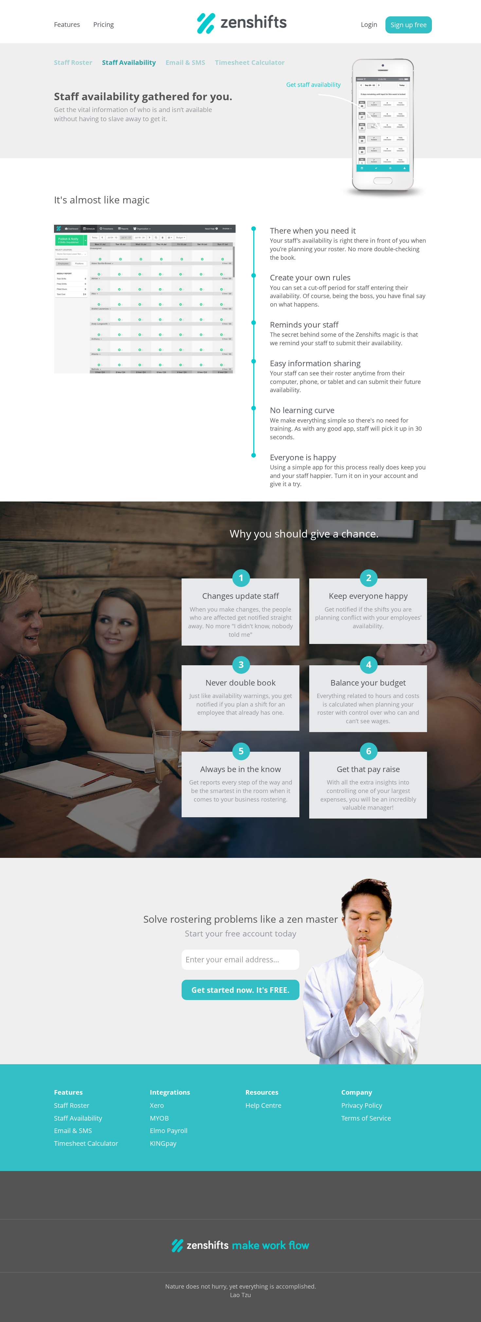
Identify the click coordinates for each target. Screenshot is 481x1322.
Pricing (103, 24)
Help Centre (263, 1105)
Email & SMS (185, 62)
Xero (157, 1105)
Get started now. (240, 990)
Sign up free (409, 24)
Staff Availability (129, 62)
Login (369, 24)
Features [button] (67, 24)
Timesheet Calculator (250, 62)
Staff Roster (73, 62)
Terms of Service (366, 1118)
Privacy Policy (361, 1105)
